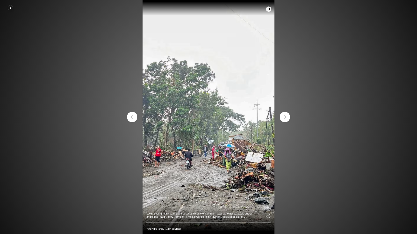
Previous (132, 117)
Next (285, 117)
